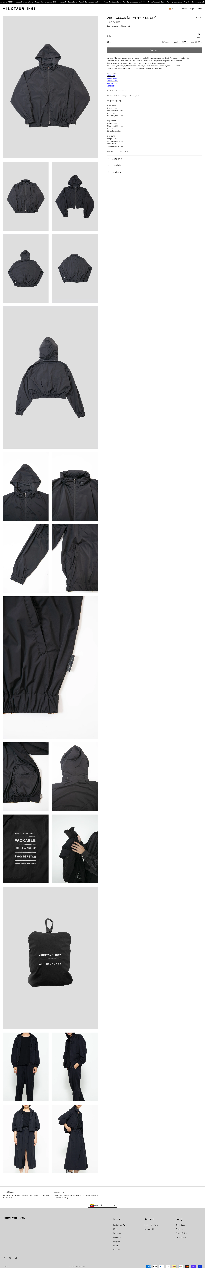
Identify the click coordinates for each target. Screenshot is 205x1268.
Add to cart (154, 50)
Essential (117, 1237)
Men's (115, 1229)
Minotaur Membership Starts (24, 2)
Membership (149, 1229)
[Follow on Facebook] (4, 1258)
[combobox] (102, 1205)
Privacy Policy (181, 1233)
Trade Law (180, 1229)
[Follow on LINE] (16, 1258)
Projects (116, 1241)
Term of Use (181, 1237)
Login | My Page (120, 1225)
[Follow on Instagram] (10, 1258)
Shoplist (116, 1250)
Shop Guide (180, 1225)
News (115, 1246)
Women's (117, 1233)
